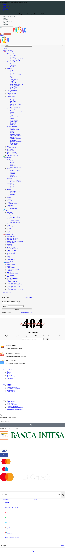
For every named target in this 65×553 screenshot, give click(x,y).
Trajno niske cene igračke (13, 286)
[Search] (47, 339)
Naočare (9, 272)
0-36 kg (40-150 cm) (15, 83)
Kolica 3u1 (13, 56)
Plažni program (11, 261)
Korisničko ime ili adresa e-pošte (11, 301)
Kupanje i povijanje (12, 126)
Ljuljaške (9, 92)
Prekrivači (13, 101)
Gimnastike (10, 149)
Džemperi (12, 173)
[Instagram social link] (3, 395)
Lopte (8, 256)
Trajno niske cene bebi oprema (15, 289)
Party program (10, 275)
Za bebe (9, 159)
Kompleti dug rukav (15, 180)
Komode (12, 73)
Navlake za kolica (15, 67)
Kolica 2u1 (13, 57)
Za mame (12, 124)
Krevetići (12, 70)
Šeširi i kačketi (11, 267)
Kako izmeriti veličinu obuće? (15, 407)
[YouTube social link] (5, 395)
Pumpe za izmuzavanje (16, 111)
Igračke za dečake (11, 239)
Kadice (12, 132)
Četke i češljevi (14, 143)
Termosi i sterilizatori (15, 117)
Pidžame (9, 199)
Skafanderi (10, 205)
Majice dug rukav (15, 170)
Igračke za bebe (11, 236)
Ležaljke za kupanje (15, 135)
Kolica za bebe (11, 54)
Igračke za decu (11, 371)
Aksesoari (9, 375)
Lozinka (5, 306)
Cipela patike (10, 225)
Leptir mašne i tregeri (12, 273)
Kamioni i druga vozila (13, 251)
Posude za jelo (14, 120)
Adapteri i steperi (11, 147)
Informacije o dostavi (12, 387)
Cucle (11, 115)
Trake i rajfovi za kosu (13, 269)
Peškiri (12, 131)
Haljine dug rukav (15, 191)
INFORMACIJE (7, 384)
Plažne (8, 230)
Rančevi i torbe (11, 264)
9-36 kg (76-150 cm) (15, 87)
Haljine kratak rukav (15, 193)
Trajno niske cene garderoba (14, 284)
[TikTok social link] (8, 395)
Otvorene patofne (14, 220)
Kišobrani (9, 270)
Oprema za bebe (11, 377)
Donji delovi (10, 183)
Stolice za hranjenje (12, 90)
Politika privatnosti (12, 404)
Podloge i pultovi (14, 129)
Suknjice (12, 194)
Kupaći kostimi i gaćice (13, 203)
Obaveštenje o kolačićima (13, 388)
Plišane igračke (11, 259)
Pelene (12, 128)
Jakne (8, 206)
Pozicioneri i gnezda (15, 104)
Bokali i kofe (13, 137)
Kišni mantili (13, 208)
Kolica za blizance (15, 60)
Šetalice (9, 95)
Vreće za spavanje (15, 107)
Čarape (9, 266)
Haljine (9, 189)
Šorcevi (9, 202)
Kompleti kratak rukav (16, 181)
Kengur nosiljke (11, 96)
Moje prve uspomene (12, 155)
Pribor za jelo (13, 121)
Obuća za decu (11, 374)
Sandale (9, 228)
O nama (9, 385)
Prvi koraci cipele (14, 215)
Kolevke (12, 72)
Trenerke (12, 188)
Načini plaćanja (11, 403)
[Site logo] (6, 32)
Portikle (12, 118)
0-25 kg (12, 81)
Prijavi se (17, 309)
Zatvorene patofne (15, 222)
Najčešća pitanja (11, 390)
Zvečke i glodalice (12, 152)
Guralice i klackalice (12, 248)
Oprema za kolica (11, 62)
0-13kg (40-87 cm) (15, 80)
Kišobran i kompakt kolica (17, 59)
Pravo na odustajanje (12, 406)
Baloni (8, 276)
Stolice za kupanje (15, 134)
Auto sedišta (10, 78)
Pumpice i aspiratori (15, 138)
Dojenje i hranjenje (12, 109)
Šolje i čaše (13, 123)
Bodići (12, 162)
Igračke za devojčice (12, 238)
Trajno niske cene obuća (13, 283)
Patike (8, 223)
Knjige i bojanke (11, 253)
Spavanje (9, 98)
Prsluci (8, 196)
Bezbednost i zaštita (12, 153)
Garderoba (9, 372)
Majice (8, 168)
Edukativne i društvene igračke (15, 241)
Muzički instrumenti (12, 258)
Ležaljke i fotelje (11, 93)
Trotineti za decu (11, 250)
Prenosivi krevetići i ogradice (18, 75)
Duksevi (12, 172)
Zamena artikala (11, 391)
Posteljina (12, 100)
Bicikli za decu (11, 247)
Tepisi (11, 76)
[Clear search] (62, 46)
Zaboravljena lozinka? (26, 312)
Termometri (13, 140)
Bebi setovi (13, 165)
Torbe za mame (14, 64)
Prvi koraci (10, 214)
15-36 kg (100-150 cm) (16, 84)
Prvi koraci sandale (15, 217)
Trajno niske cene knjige (13, 287)
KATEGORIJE (7, 369)
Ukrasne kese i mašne (12, 278)
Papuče (9, 231)
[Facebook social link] (1, 395)
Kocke (8, 255)
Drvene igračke (11, 242)
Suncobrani (13, 65)
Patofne (9, 219)
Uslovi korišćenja (11, 401)
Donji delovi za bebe (15, 167)
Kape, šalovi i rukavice (13, 279)
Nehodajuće (10, 212)
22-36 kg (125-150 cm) (16, 86)
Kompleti (9, 178)
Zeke (11, 164)
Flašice (12, 112)
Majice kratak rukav (15, 176)
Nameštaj (9, 68)
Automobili (10, 245)
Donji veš (9, 200)
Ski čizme (9, 233)
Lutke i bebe (10, 244)
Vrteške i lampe (11, 150)
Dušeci (12, 103)
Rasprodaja (10, 378)
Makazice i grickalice (15, 141)
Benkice (12, 161)
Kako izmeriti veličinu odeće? (15, 409)
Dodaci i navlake (14, 89)
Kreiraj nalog (28, 297)
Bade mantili (10, 197)
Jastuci (12, 106)
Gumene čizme (11, 226)
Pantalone (12, 186)
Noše (8, 146)
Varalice (12, 114)
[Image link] (32, 439)
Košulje (12, 175)
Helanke (12, 185)
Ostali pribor (13, 144)
